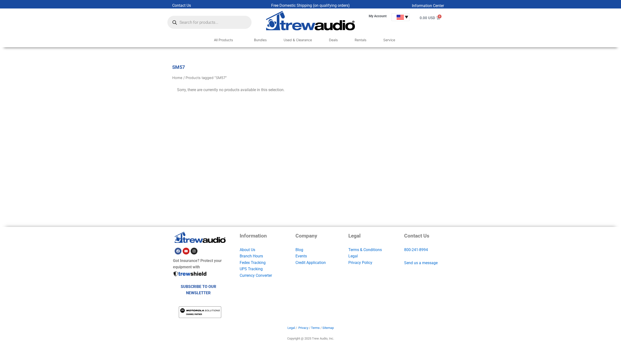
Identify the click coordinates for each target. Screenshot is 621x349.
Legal (353, 256)
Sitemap (328, 328)
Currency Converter (256, 275)
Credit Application (310, 262)
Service (389, 40)
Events (301, 256)
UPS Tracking (251, 269)
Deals (333, 40)
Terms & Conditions (365, 249)
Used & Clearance (298, 40)
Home (177, 78)
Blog (299, 249)
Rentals (360, 40)
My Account (378, 16)
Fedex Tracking (253, 262)
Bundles (260, 40)
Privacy (303, 328)
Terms (315, 328)
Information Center (428, 5)
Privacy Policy (360, 262)
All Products (223, 40)
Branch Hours (251, 256)
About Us (247, 249)
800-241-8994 (416, 249)
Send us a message (421, 263)
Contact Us (181, 5)
